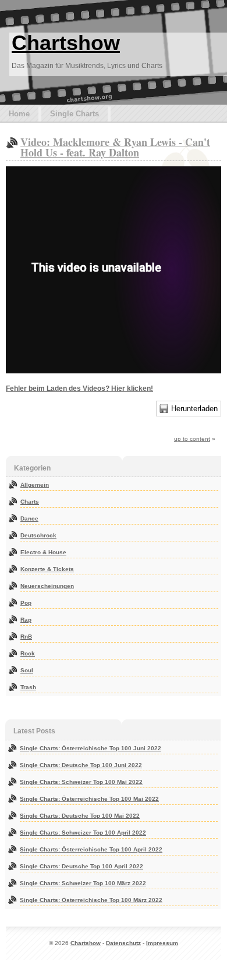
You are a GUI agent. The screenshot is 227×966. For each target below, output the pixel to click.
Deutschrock (38, 535)
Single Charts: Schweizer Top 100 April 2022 (83, 832)
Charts (29, 501)
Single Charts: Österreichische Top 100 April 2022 (91, 849)
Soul (26, 670)
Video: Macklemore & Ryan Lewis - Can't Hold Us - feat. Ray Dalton (115, 147)
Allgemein (34, 485)
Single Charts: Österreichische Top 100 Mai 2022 (89, 799)
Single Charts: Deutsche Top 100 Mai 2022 (80, 815)
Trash (28, 687)
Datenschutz (123, 943)
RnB (26, 636)
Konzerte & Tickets (47, 569)
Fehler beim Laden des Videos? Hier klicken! (79, 388)
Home (19, 113)
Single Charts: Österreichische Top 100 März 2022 (91, 900)
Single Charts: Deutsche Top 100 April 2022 (81, 866)
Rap (25, 619)
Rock (27, 653)
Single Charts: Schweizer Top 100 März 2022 (83, 883)
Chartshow (66, 43)
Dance (29, 518)
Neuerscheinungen (47, 586)
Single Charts (74, 113)
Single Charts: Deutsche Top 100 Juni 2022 (81, 765)
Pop (25, 603)
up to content (192, 439)
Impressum (162, 943)
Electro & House (43, 552)
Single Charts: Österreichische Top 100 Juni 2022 (90, 748)
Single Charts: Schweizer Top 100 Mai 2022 (81, 782)
